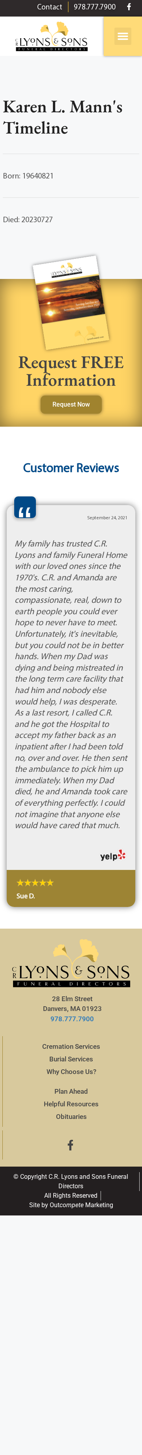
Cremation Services (71, 1046)
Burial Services (71, 1059)
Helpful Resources (71, 1104)
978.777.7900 (72, 1019)
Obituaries (71, 1117)
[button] (123, 36)
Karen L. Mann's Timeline (63, 117)
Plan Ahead (71, 1091)
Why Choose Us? (71, 1072)
